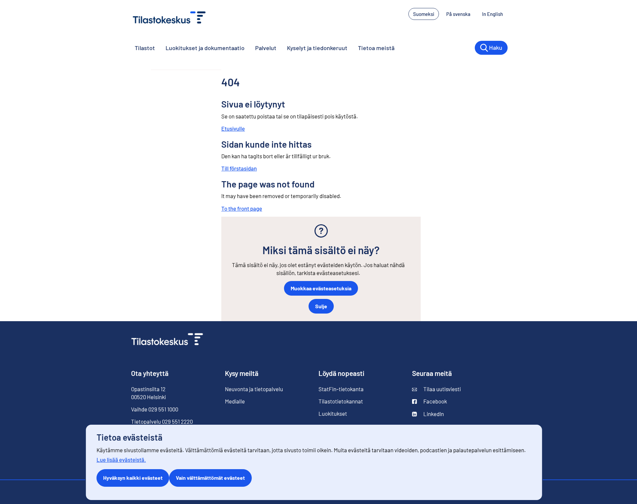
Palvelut (265, 47)
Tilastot (145, 47)
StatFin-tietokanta (341, 389)
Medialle (235, 401)
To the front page (241, 208)
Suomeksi (423, 14)
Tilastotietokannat (340, 401)
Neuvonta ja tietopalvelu (254, 389)
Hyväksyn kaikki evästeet (133, 477)
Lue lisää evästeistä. (121, 459)
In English (495, 14)
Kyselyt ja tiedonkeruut (317, 47)
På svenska (460, 14)
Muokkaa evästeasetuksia (321, 288)
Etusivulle (233, 128)
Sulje (321, 306)
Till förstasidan (239, 168)
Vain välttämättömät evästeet (210, 477)
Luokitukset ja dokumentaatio (205, 47)
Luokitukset (332, 413)
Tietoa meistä (376, 47)
